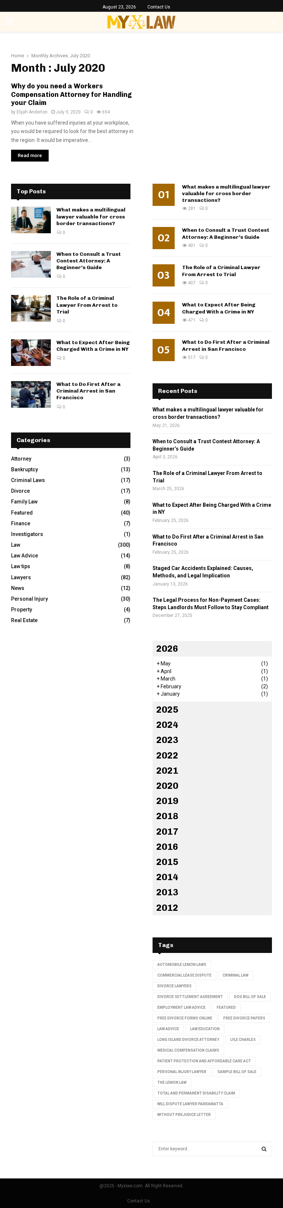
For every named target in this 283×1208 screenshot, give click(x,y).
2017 (167, 831)
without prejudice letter (184, 1115)
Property (21, 610)
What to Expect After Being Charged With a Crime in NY (93, 345)
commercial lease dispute (184, 975)
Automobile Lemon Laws (181, 965)
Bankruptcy (24, 469)
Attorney (21, 459)
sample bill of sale (236, 1072)
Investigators (27, 534)
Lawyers (21, 577)
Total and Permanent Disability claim (196, 1093)
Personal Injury (29, 599)
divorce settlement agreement (190, 997)
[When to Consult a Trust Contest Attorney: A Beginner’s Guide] (31, 264)
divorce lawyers (174, 986)
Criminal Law (235, 975)
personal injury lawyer (181, 1072)
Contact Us (158, 7)
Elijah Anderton (32, 112)
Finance (20, 523)
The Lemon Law (171, 1082)
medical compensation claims (188, 1050)
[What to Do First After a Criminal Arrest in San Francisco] (31, 394)
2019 (167, 800)
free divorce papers (244, 1018)
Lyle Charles (243, 1040)
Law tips (20, 566)
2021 (167, 770)
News (17, 588)
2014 (167, 877)
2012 (167, 907)
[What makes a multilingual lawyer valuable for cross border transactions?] (31, 220)
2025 (167, 709)
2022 (167, 755)
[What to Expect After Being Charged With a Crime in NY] (31, 352)
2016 (167, 846)
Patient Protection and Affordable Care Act (204, 1061)
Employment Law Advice (181, 1007)
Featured (22, 513)
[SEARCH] (264, 1148)
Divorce (20, 491)
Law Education (205, 1029)
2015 (167, 861)
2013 (167, 892)
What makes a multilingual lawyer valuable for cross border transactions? (90, 216)
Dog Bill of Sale (250, 997)
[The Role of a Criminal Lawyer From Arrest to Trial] (31, 308)
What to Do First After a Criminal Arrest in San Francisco (88, 391)
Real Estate (24, 620)
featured (226, 1007)
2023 (167, 739)
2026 (167, 648)
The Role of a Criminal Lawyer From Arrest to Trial (87, 305)
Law (15, 545)
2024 (167, 724)
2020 (167, 785)
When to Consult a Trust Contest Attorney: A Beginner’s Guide (88, 261)
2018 (167, 816)
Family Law (24, 502)
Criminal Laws (28, 480)
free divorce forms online (184, 1018)
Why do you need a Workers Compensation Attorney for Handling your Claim (71, 94)
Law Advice (24, 556)
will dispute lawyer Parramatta (190, 1104)
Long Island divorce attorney (188, 1040)
